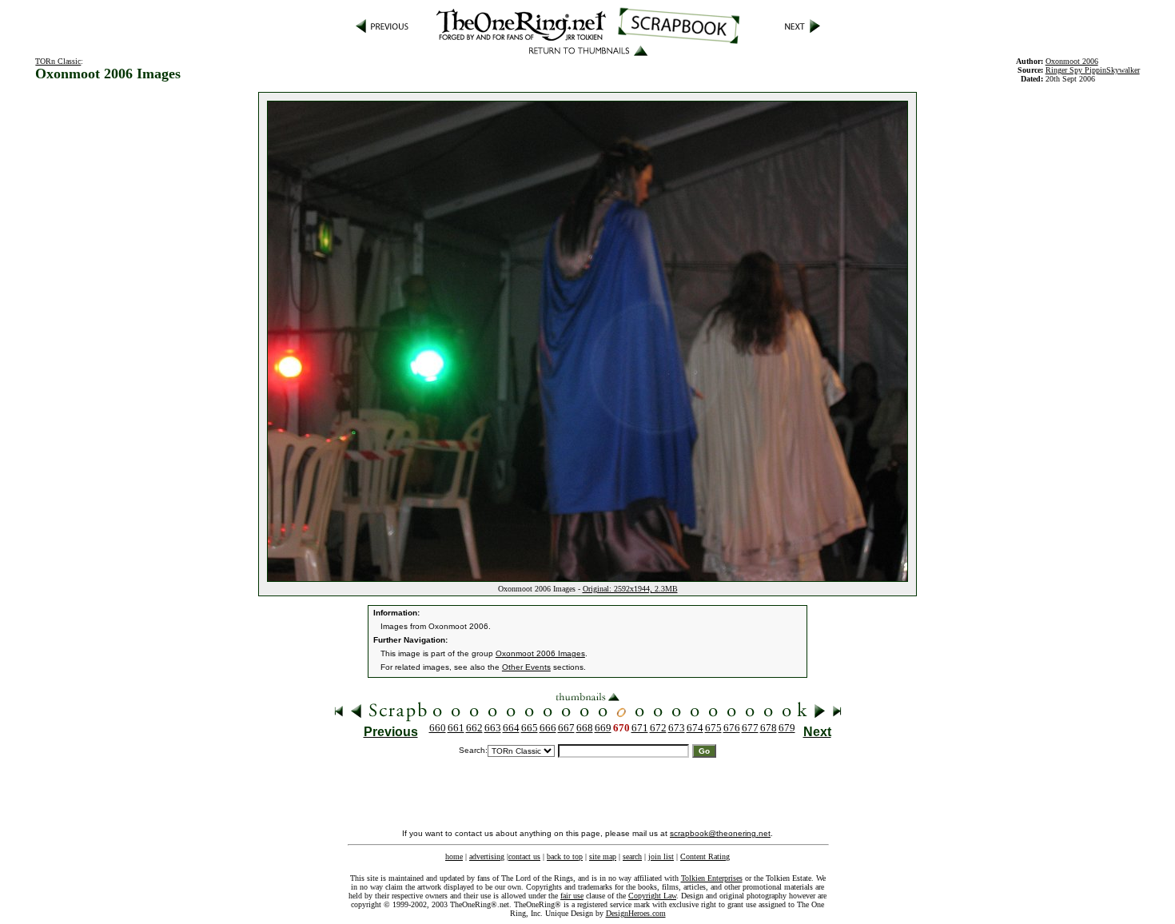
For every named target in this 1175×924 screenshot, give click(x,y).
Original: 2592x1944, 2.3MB (630, 588)
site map (602, 856)
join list (661, 856)
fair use (572, 895)
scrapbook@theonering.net (720, 833)
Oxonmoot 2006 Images (540, 653)
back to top (565, 856)
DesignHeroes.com (636, 913)
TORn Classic (58, 61)
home (454, 856)
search (632, 856)
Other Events (526, 667)
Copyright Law (652, 895)
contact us (524, 856)
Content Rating (705, 856)
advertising (486, 856)
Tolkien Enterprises (712, 878)
